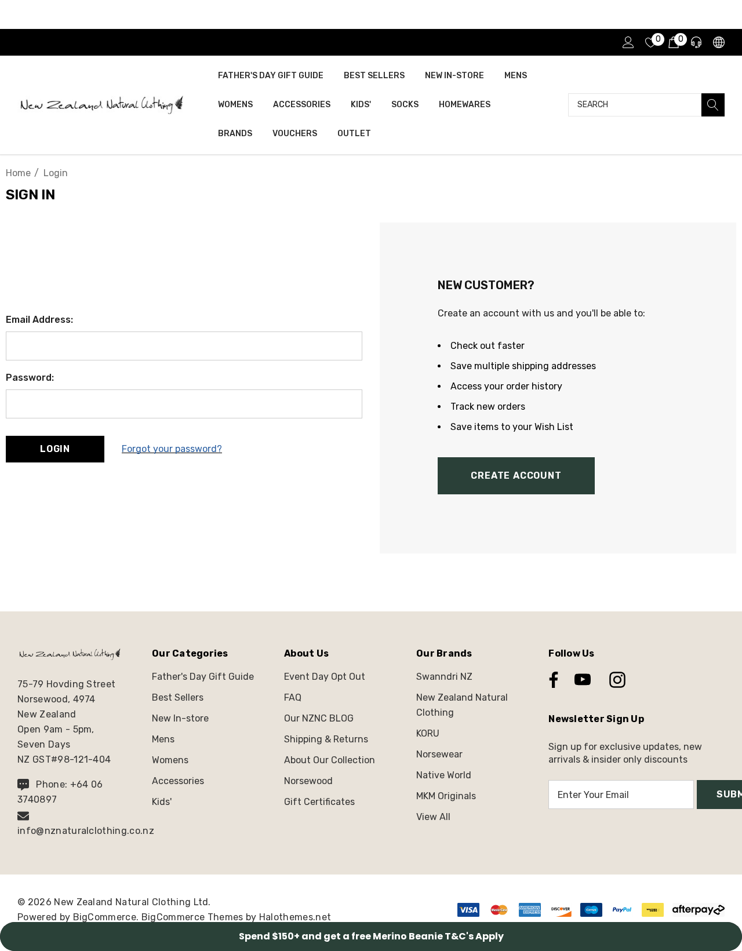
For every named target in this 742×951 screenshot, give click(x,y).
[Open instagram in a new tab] (616, 680)
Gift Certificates (319, 801)
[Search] (713, 104)
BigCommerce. (107, 917)
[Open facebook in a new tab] (550, 680)
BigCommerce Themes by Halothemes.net (236, 917)
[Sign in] (627, 42)
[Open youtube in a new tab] (582, 680)
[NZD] (718, 42)
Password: (30, 377)
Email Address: (39, 319)
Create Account (516, 475)
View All (433, 816)
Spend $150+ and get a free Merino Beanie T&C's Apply (371, 936)
